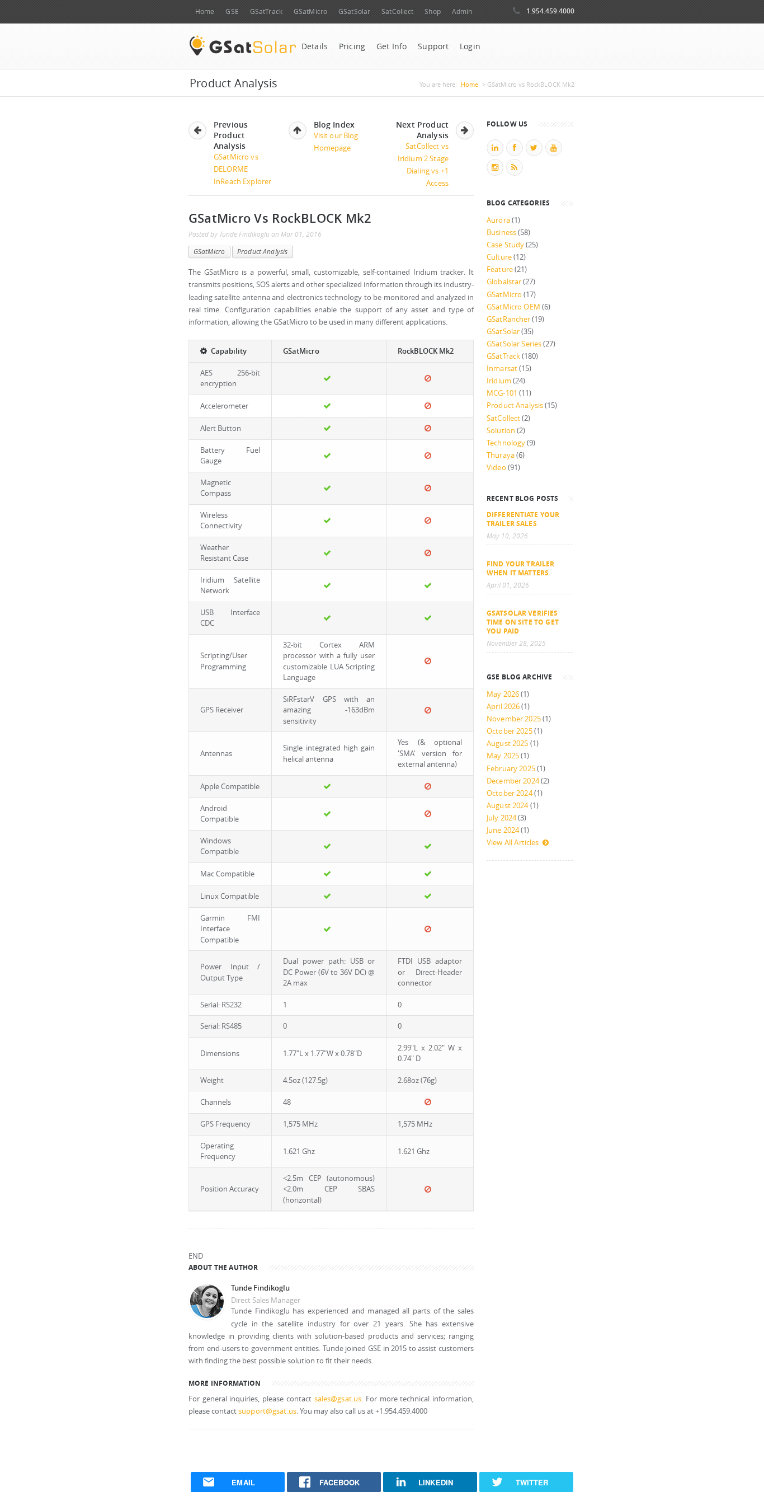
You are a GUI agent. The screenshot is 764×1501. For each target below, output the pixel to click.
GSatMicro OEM (513, 307)
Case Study (505, 245)
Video (496, 467)
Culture (499, 257)
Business (501, 232)
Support (433, 46)
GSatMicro (310, 11)
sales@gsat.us (338, 1399)
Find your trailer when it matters (520, 568)
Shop (432, 11)
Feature (500, 269)
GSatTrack (266, 11)
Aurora (498, 220)
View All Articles (513, 842)
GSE (231, 11)
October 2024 (509, 793)
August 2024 (508, 805)
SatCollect (397, 11)
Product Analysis (262, 251)
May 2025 (503, 756)
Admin (462, 11)
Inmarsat (502, 368)
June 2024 (503, 830)
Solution (501, 430)
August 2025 (508, 743)
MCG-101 (502, 393)
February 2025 (511, 768)
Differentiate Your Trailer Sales (523, 519)
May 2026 (503, 694)
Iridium (499, 381)
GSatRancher (508, 319)
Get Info (391, 46)
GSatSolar (354, 11)
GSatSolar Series (514, 344)
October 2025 (509, 731)
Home (204, 11)
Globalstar (504, 282)
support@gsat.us (267, 1411)
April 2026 (503, 706)
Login (470, 46)
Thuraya (501, 455)
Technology (506, 443)
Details (314, 46)
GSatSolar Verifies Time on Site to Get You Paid (523, 621)
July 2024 (501, 818)
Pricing (352, 46)
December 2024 (513, 781)
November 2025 (514, 719)
